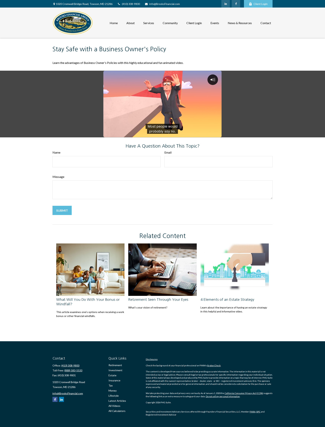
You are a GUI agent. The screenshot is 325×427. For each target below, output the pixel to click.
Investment (115, 370)
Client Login (261, 3)
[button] (113, 22)
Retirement (115, 365)
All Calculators (117, 410)
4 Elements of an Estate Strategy (227, 299)
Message (58, 176)
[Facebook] (236, 4)
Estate (112, 375)
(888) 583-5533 (73, 370)
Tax (111, 385)
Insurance (114, 380)
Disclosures (152, 359)
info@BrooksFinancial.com (164, 3)
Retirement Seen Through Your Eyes (158, 299)
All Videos (114, 405)
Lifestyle (114, 395)
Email (168, 152)
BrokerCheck (214, 365)
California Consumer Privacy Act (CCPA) (244, 393)
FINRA (252, 411)
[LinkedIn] (225, 4)
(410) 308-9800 (131, 3)
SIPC (258, 411)
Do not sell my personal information (223, 396)
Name (56, 152)
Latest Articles (117, 400)
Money (113, 390)
